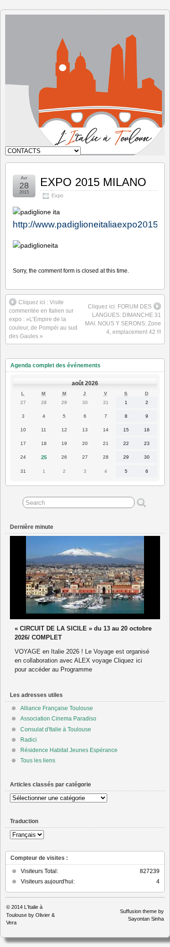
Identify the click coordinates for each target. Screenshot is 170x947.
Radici (28, 740)
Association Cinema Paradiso (58, 718)
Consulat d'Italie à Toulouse (55, 729)
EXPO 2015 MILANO (93, 182)
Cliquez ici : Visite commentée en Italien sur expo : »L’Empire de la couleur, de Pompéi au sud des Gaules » (43, 319)
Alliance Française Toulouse (56, 708)
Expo (57, 195)
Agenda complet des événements (55, 365)
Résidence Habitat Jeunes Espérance (69, 750)
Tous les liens (37, 760)
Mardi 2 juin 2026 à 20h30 (52, 619)
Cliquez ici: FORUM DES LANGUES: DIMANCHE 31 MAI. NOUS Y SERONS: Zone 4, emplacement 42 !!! (123, 319)
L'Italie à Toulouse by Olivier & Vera (30, 914)
